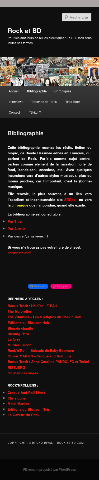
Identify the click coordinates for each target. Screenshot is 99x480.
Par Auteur (16, 228)
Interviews (16, 101)
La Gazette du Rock (23, 414)
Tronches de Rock (44, 101)
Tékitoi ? (35, 112)
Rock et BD (24, 30)
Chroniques (62, 91)
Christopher (17, 398)
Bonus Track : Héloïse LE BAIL (33, 305)
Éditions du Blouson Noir (28, 322)
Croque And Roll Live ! (26, 392)
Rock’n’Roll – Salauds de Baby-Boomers (41, 350)
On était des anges (23, 372)
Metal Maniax (18, 403)
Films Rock (72, 101)
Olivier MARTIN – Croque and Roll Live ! (40, 355)
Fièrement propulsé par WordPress (49, 469)
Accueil (14, 91)
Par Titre (15, 221)
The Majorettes (20, 311)
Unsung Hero (18, 333)
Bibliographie (37, 91)
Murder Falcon (19, 344)
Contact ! (15, 112)
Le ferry (14, 339)
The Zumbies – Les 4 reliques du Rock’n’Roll (44, 316)
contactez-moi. (20, 252)
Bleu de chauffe (20, 328)
